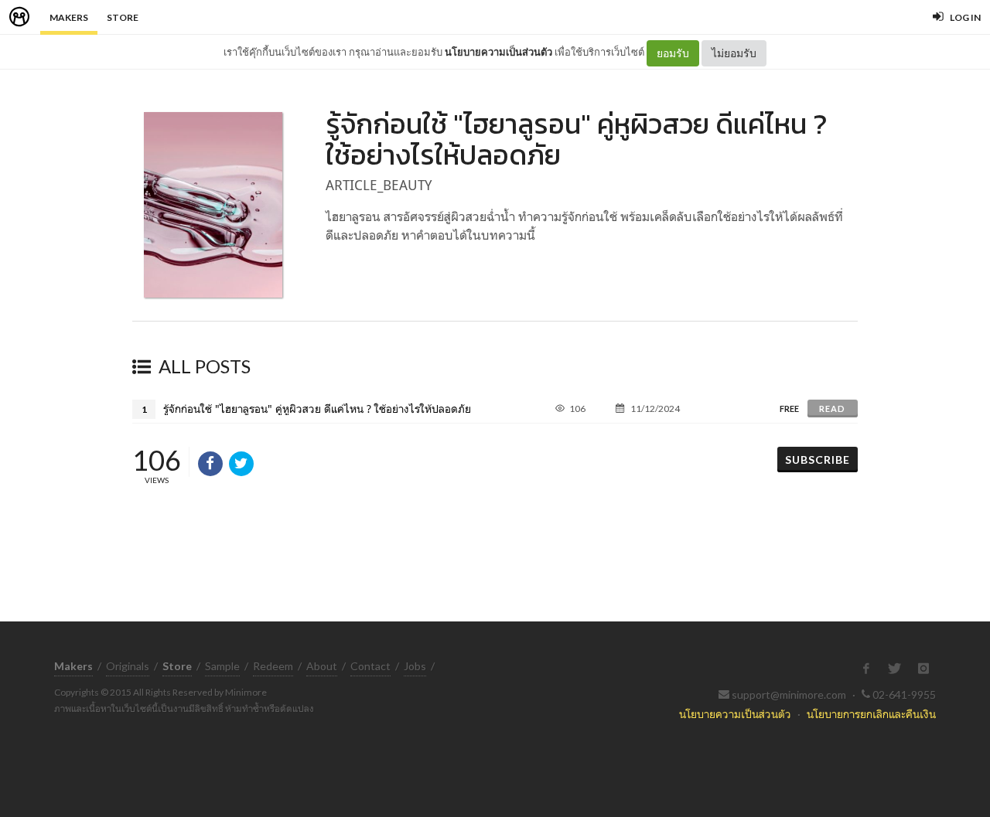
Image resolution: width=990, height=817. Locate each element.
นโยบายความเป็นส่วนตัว (498, 52)
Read (832, 408)
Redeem (273, 665)
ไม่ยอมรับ (734, 53)
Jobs (415, 665)
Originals (127, 665)
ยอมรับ (673, 53)
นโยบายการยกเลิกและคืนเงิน (871, 713)
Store (122, 17)
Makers (69, 17)
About (321, 665)
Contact (370, 665)
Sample (222, 665)
